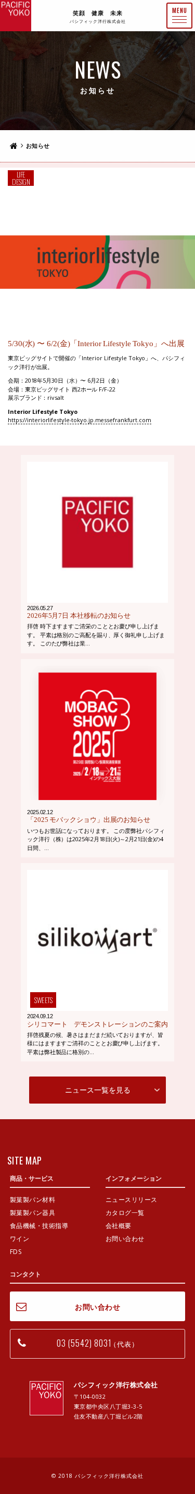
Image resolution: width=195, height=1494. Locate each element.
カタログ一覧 (125, 1212)
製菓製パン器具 (33, 1212)
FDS (16, 1251)
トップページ (14, 146)
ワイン (20, 1238)
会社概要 (119, 1225)
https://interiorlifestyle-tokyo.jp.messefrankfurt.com (79, 420)
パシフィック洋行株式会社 (15, 15)
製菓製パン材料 (33, 1199)
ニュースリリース (132, 1199)
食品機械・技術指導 (39, 1225)
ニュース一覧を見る (98, 1090)
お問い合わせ (125, 1238)
